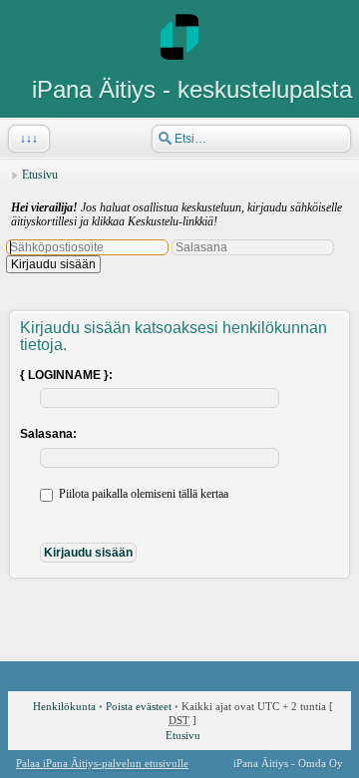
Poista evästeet (139, 706)
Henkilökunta (64, 706)
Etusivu (40, 175)
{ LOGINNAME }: (66, 375)
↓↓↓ (29, 139)
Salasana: (48, 434)
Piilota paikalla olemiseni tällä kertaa (142, 494)
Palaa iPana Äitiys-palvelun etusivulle (102, 763)
